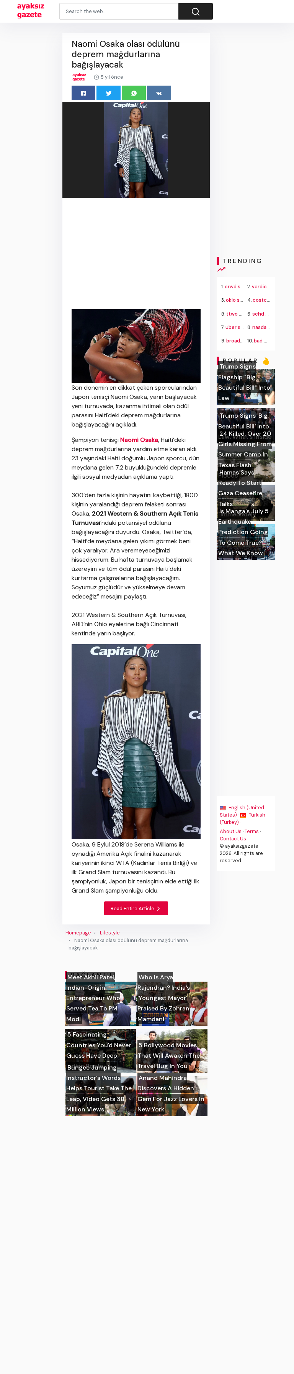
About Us (231, 831)
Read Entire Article (133, 908)
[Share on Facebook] (84, 93)
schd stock (265, 314)
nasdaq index (268, 327)
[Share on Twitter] (108, 93)
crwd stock (238, 286)
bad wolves (267, 340)
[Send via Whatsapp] (134, 93)
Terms (252, 831)
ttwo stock (239, 314)
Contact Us (233, 838)
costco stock (269, 300)
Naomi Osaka (139, 440)
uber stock (238, 327)
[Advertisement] (136, 255)
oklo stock (238, 300)
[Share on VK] (159, 93)
